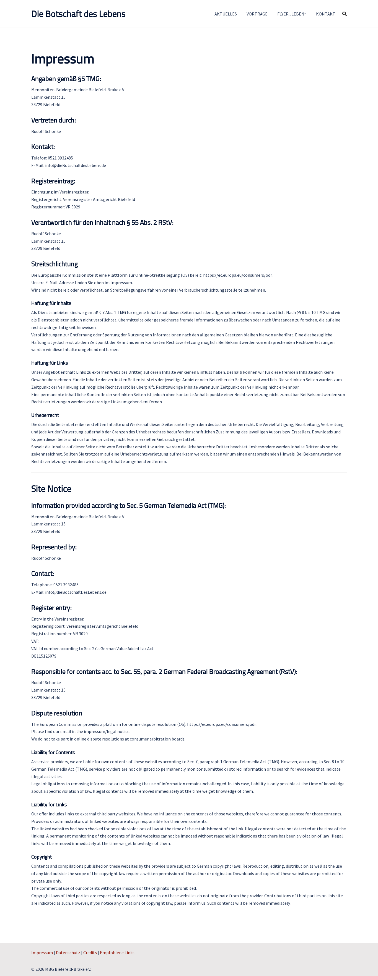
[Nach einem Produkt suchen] (344, 14)
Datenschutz (68, 952)
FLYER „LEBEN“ (291, 14)
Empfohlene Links (117, 952)
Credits (90, 952)
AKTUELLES (225, 14)
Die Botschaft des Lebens (78, 13)
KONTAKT (325, 14)
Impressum (42, 952)
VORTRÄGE (257, 14)
